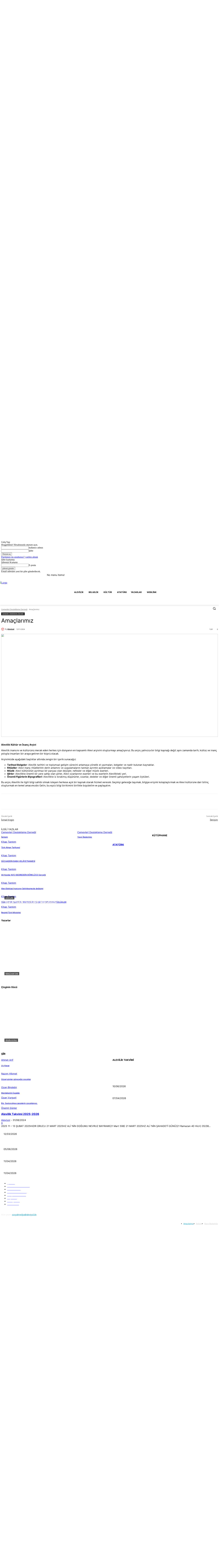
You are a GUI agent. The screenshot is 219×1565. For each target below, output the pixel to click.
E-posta (32, 565)
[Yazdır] (61, 802)
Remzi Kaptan (12, 973)
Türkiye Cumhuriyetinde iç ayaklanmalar (30, 902)
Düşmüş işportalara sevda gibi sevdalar (23, 1129)
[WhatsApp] (50, 802)
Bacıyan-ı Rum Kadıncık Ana (17, 1156)
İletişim (214, 819)
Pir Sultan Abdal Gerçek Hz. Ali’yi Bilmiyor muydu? (36, 978)
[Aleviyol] (3, 629)
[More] (72, 801)
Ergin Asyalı (11, 1040)
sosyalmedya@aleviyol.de (24, 1214)
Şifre (31, 550)
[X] (39, 802)
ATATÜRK (118, 844)
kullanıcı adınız (36, 547)
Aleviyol (10, 629)
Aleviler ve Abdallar (13, 1168)
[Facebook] (29, 802)
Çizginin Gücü (13, 1045)
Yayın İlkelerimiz (84, 837)
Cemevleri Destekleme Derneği (14, 609)
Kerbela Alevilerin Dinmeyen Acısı (20, 1144)
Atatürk (9, 898)
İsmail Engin (7, 819)
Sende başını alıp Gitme (123, 1081)
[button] (214, 608)
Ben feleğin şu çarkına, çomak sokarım (131, 1093)
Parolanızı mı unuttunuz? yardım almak (19, 557)
